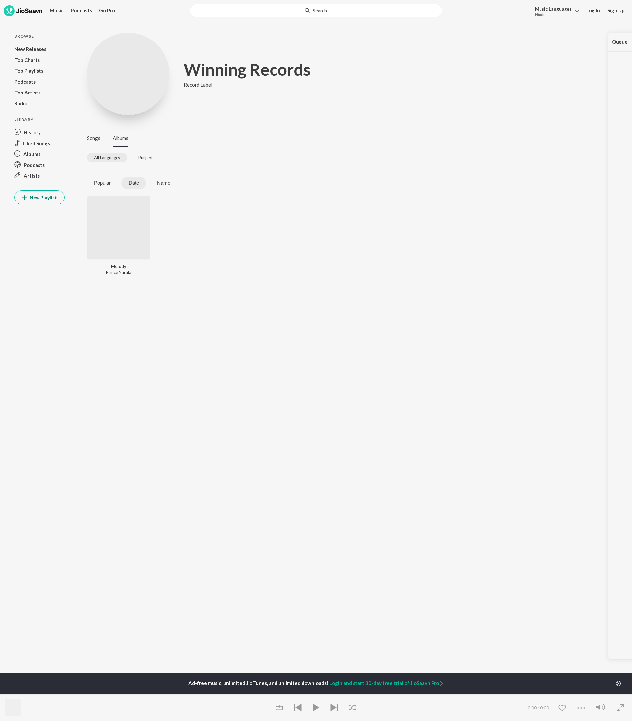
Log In (593, 10)
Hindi (539, 15)
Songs (93, 138)
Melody (118, 266)
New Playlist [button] (43, 197)
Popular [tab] (102, 183)
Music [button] (57, 10)
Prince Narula (118, 272)
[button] (555, 11)
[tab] (107, 157)
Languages (553, 9)
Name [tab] (163, 183)
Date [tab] (134, 183)
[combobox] (316, 10)
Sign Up (616, 10)
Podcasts (81, 10)
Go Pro (107, 10)
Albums (120, 138)
